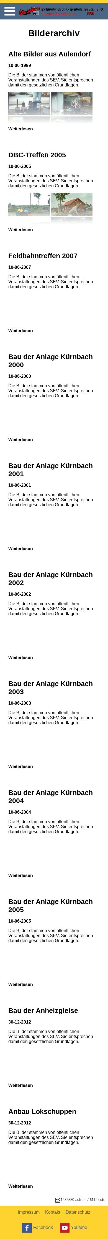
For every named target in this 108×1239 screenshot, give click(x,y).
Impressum (29, 1212)
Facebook (43, 1227)
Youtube (79, 1227)
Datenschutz (78, 1212)
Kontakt (52, 1212)
